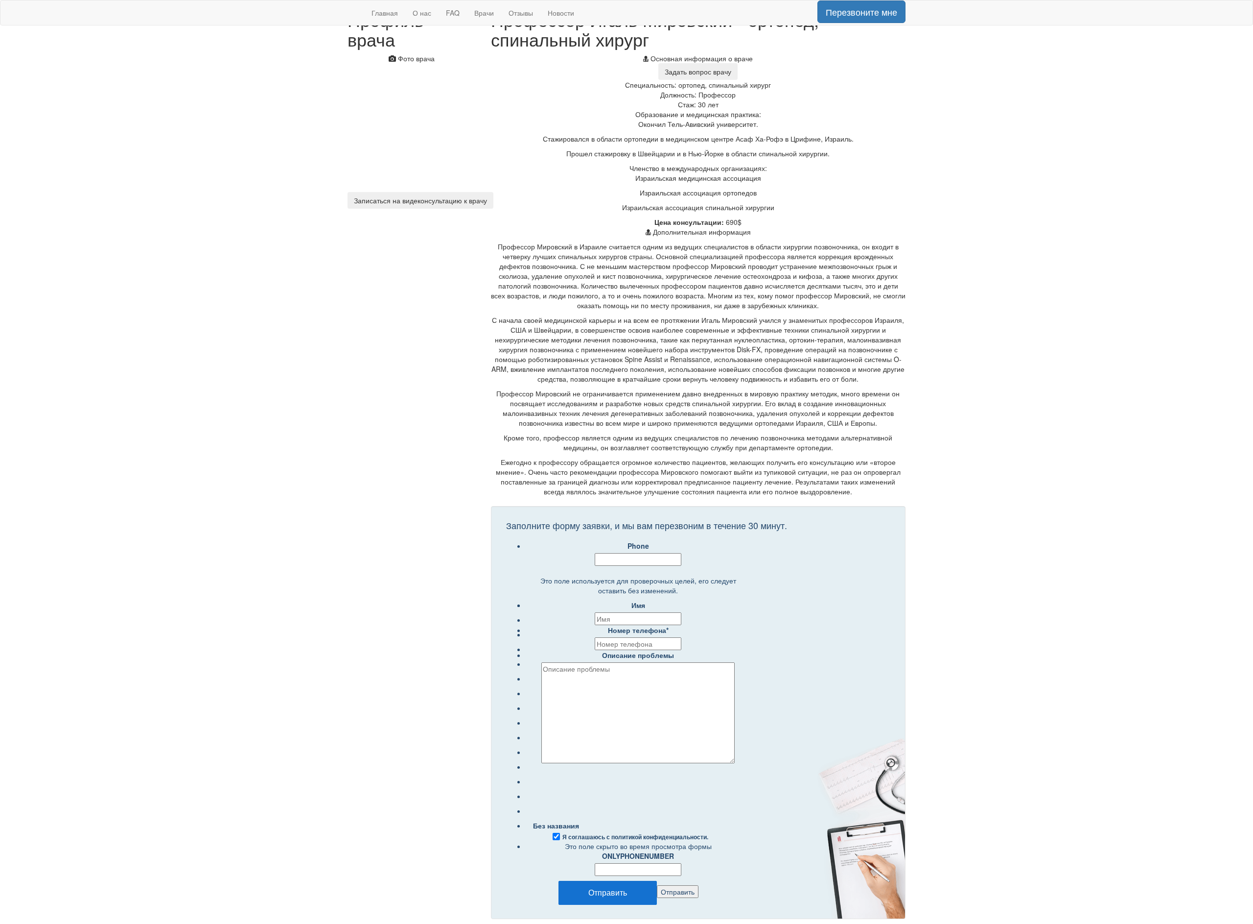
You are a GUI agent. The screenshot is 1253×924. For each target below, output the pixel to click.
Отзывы (521, 13)
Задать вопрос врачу (698, 71)
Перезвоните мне (861, 11)
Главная (384, 13)
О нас (422, 13)
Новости (561, 13)
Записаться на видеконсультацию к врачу (420, 200)
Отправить (607, 892)
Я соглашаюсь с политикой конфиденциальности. (635, 837)
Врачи (484, 13)
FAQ (453, 13)
